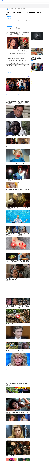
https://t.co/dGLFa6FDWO (10, 61)
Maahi (32, 60)
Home (7, 8)
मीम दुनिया (19, 1)
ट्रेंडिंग (7, 1)
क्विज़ (14, 1)
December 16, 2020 (21, 29)
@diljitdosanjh (9, 24)
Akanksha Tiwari (8, 16)
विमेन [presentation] (31, 71)
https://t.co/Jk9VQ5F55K (22, 60)
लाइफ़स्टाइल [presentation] (32, 40)
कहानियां (11, 1)
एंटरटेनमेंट (9, 8)
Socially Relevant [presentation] (34, 56)
